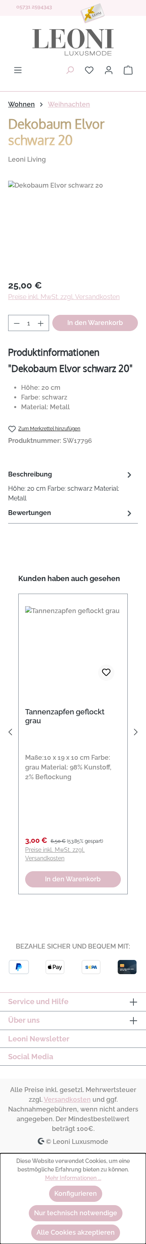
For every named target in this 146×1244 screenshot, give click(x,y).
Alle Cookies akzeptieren (75, 1232)
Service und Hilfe (38, 1001)
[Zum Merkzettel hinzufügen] (106, 673)
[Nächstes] (136, 733)
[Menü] (18, 70)
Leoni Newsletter (38, 1039)
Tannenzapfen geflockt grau (65, 716)
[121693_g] (73, 226)
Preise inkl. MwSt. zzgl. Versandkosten (64, 297)
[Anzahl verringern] (16, 323)
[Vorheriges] (10, 733)
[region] (73, 226)
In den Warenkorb (95, 323)
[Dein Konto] (108, 70)
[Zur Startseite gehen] (73, 42)
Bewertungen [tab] (29, 513)
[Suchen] (69, 70)
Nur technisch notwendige (75, 1213)
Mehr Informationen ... (73, 1178)
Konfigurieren (75, 1193)
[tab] (71, 486)
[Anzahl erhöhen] (40, 323)
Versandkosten (67, 1099)
